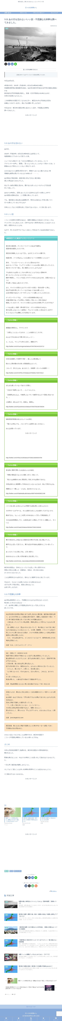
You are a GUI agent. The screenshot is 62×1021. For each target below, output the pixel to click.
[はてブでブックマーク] (12, 64)
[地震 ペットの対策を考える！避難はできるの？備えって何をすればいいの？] (12, 812)
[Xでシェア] (5, 64)
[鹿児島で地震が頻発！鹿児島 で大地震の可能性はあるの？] (30, 812)
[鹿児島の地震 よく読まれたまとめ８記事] (49, 812)
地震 (7, 871)
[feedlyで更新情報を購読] (32, 885)
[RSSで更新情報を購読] (36, 885)
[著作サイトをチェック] (26, 885)
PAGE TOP (32, 1007)
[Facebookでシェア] (9, 64)
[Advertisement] (31, 126)
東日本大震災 (18, 871)
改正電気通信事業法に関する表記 (31, 1015)
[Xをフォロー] (29, 885)
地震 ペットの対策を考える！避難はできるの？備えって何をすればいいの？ (12, 819)
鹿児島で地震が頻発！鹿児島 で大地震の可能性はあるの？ (31, 819)
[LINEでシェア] (15, 64)
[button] (57, 528)
